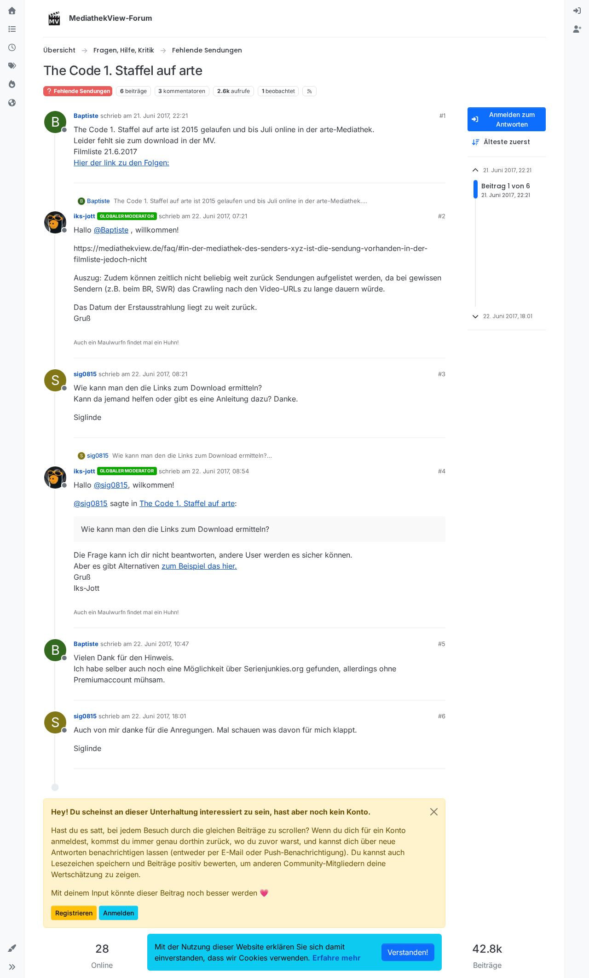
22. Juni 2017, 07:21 (219, 216)
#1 (442, 115)
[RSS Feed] (309, 91)
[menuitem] (577, 11)
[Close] (434, 812)
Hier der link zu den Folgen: (121, 162)
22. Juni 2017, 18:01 (159, 716)
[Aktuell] (12, 48)
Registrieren (73, 913)
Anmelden (118, 913)
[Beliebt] (12, 84)
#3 (441, 374)
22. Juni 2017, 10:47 (161, 643)
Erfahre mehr (336, 957)
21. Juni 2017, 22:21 (160, 115)
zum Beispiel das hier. (199, 565)
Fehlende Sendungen (81, 90)
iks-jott (84, 216)
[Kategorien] (12, 29)
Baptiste (86, 115)
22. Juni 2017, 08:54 (220, 471)
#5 (441, 643)
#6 (441, 716)
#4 (441, 471)
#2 (441, 216)
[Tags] (12, 66)
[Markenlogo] (54, 18)
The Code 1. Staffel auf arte (187, 503)
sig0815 (85, 374)
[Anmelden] (577, 11)
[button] (12, 948)
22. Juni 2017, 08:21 (159, 374)
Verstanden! (407, 952)
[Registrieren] (577, 29)
